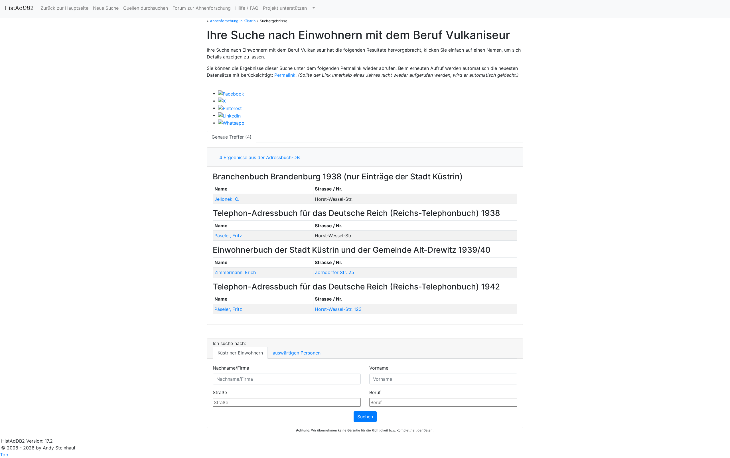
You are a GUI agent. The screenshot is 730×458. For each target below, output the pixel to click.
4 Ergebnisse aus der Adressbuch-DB (258, 157)
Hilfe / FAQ (246, 8)
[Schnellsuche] (313, 8)
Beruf (375, 392)
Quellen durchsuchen (145, 8)
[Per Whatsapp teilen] (231, 122)
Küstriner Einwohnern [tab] (240, 353)
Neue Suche (106, 8)
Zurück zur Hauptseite (64, 8)
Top (4, 454)
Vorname (378, 368)
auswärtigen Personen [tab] (297, 353)
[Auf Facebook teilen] (231, 93)
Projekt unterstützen (285, 8)
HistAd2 (19, 8)
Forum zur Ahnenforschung (202, 8)
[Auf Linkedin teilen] (229, 115)
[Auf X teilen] (222, 101)
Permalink (284, 75)
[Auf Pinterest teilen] (230, 108)
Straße (220, 392)
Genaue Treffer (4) (232, 137)
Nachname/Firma (231, 368)
